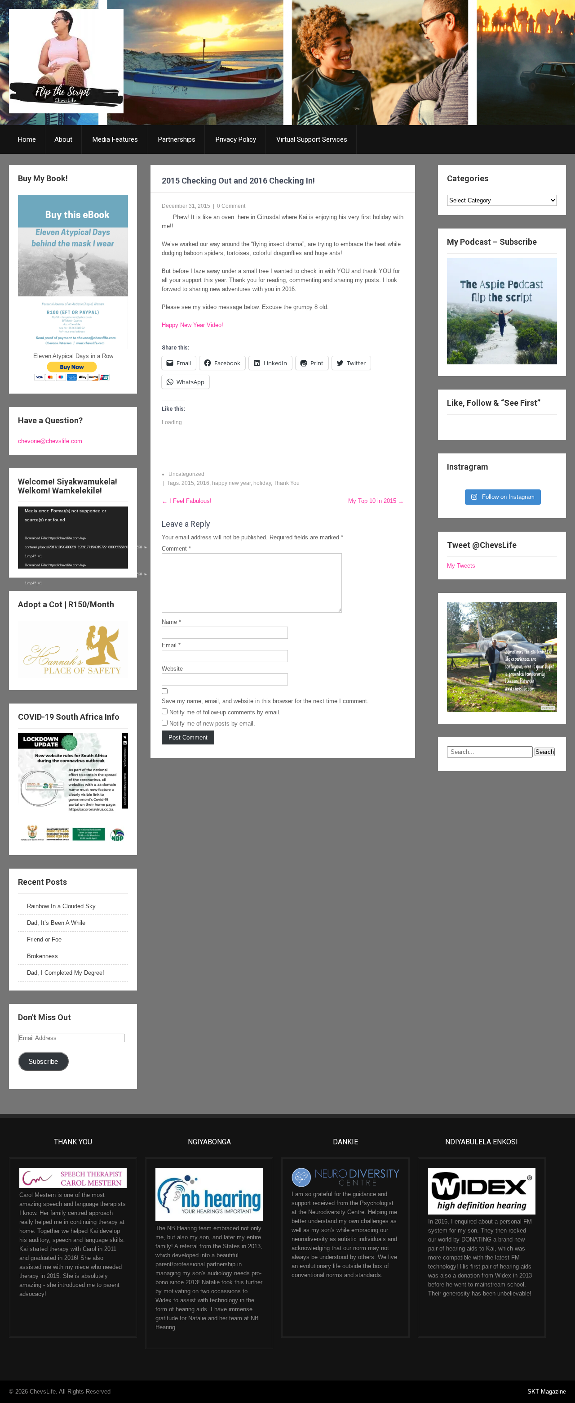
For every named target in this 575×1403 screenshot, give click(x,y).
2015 (187, 483)
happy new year (231, 483)
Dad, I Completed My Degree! (65, 972)
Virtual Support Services (311, 139)
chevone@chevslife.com (50, 441)
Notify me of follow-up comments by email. (225, 712)
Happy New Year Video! (192, 325)
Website (172, 668)
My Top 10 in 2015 (376, 501)
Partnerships (176, 139)
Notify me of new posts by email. (212, 723)
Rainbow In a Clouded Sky (61, 906)
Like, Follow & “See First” (493, 403)
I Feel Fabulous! (187, 501)
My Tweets (461, 565)
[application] (73, 538)
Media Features (115, 139)
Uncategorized (186, 474)
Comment (176, 548)
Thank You (287, 483)
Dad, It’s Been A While (56, 922)
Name (171, 622)
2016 (203, 483)
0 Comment (231, 206)
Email (171, 645)
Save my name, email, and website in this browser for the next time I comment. (265, 701)
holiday (262, 483)
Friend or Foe (44, 939)
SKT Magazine (546, 1391)
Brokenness (42, 956)
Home (27, 139)
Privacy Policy (236, 139)
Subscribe (43, 1061)
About (63, 139)
